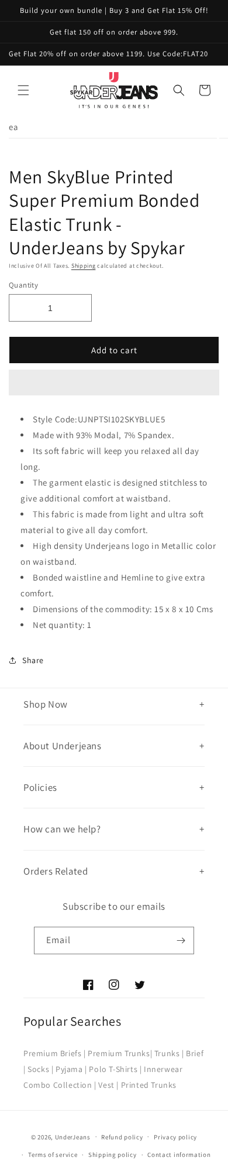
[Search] (179, 90)
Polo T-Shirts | (115, 1069)
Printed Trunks (149, 1085)
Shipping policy (112, 1154)
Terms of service (52, 1154)
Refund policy (122, 1137)
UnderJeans (73, 1136)
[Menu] (23, 90)
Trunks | (169, 1053)
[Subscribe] (181, 940)
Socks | (40, 1069)
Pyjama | (71, 1069)
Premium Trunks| (120, 1053)
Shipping (83, 265)
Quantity (23, 285)
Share (33, 660)
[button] (114, 383)
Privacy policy (175, 1137)
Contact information (178, 1154)
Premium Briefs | (54, 1053)
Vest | (108, 1085)
